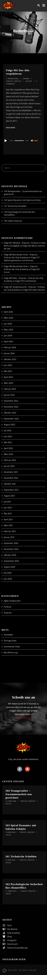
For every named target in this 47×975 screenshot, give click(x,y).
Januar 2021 (9, 537)
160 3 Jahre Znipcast (13, 220)
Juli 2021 (7, 501)
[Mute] (32, 141)
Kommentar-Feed (12, 646)
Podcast (9, 81)
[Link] (19, 769)
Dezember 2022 (11, 400)
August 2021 (9, 495)
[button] (4, 970)
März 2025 (8, 329)
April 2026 (8, 312)
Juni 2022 (8, 436)
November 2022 (11, 406)
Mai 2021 (8, 513)
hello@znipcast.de (23, 717)
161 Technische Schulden (15, 206)
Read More (10, 128)
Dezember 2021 (11, 472)
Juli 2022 (7, 430)
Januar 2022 (9, 466)
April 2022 (8, 448)
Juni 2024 (8, 335)
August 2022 (9, 424)
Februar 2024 (10, 347)
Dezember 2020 (11, 543)
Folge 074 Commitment (25, 281)
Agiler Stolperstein (12, 600)
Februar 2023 (10, 389)
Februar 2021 (10, 531)
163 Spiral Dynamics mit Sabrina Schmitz (22, 200)
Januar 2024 (9, 353)
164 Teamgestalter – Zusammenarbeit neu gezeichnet (18, 794)
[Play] (5, 140)
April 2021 (8, 519)
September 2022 (11, 418)
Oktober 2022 (10, 412)
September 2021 (11, 489)
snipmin (26, 79)
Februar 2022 (10, 460)
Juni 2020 (8, 578)
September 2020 (11, 561)
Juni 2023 (8, 365)
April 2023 (8, 377)
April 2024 (8, 341)
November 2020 (11, 549)
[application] (23, 140)
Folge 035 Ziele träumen (34, 289)
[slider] (37, 142)
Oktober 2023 (10, 359)
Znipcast (17, 81)
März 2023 (8, 383)
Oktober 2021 (10, 484)
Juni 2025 (8, 323)
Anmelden (8, 634)
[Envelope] (27, 769)
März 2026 (8, 317)
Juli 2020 (7, 573)
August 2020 (9, 567)
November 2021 (11, 478)
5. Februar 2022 (12, 79)
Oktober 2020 (10, 555)
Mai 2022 (8, 442)
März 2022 (8, 454)
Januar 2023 (9, 395)
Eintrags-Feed (10, 640)
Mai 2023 (8, 371)
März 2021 (8, 525)
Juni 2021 (8, 507)
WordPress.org (11, 652)
